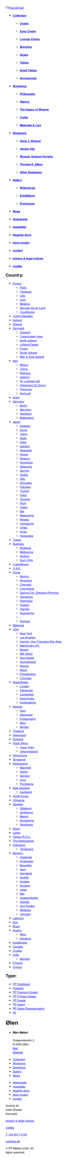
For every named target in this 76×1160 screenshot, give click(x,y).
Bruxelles (26, 865)
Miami (23, 670)
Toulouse (25, 292)
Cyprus (17, 967)
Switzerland (20, 763)
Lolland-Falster (29, 344)
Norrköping (27, 820)
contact (18, 250)
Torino (24, 369)
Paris (23, 287)
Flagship (18, 988)
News (16, 211)
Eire (15, 922)
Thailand (18, 731)
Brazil (16, 926)
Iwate (23, 438)
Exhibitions (27, 196)
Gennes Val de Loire (32, 308)
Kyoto (23, 532)
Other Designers (31, 172)
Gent (23, 869)
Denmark (18, 328)
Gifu (22, 479)
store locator (21, 243)
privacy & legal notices (28, 258)
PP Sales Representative (28, 1008)
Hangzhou (26, 597)
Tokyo (23, 434)
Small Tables (28, 70)
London (24, 686)
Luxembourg (20, 564)
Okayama (26, 466)
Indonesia (19, 845)
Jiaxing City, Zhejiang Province (39, 593)
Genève (25, 776)
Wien (23, 934)
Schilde (24, 902)
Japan (17, 422)
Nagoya (25, 458)
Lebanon (18, 918)
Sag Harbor (27, 658)
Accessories (28, 78)
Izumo (23, 430)
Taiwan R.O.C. (22, 837)
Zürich (24, 772)
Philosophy (27, 94)
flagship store (22, 235)
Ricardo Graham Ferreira (36, 156)
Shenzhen (26, 601)
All (14, 1013)
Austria (17, 930)
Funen (24, 349)
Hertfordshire (28, 702)
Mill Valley (26, 654)
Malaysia (18, 625)
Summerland (28, 662)
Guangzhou (27, 613)
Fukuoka (25, 487)
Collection (19, 15)
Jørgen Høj (27, 149)
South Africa (20, 743)
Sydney (24, 556)
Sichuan (25, 621)
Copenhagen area (31, 336)
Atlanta (24, 666)
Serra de (25, 393)
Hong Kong (20, 755)
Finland (17, 963)
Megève (25, 304)
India (16, 955)
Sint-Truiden (27, 906)
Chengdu (25, 584)
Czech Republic (23, 316)
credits (17, 266)
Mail (15, 1048)
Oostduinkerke (29, 898)
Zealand (25, 332)
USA (16, 629)
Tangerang (26, 849)
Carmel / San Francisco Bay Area (41, 641)
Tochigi (24, 491)
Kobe (23, 442)
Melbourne (26, 552)
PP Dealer (19, 1000)
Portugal (18, 739)
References (27, 188)
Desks (24, 55)
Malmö (24, 816)
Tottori (24, 507)
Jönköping (26, 812)
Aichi (23, 503)
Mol (22, 894)
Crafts (24, 117)
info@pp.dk (13, 1141)
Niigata (24, 519)
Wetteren (25, 910)
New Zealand (21, 788)
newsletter (20, 227)
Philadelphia (28, 674)
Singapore (19, 759)
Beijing (24, 576)
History (25, 102)
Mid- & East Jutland (32, 357)
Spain (16, 829)
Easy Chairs (28, 31)
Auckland (26, 792)
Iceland (17, 320)
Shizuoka (26, 483)
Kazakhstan (20, 942)
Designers (20, 133)
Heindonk (26, 873)
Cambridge (27, 694)
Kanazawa (26, 536)
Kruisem (25, 886)
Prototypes (27, 203)
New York (26, 633)
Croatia (17, 951)
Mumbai (25, 959)
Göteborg (25, 808)
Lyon (23, 300)
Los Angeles (28, 637)
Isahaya (25, 446)
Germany (18, 401)
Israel (16, 397)
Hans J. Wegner (30, 141)
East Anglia (27, 698)
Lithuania (18, 800)
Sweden (18, 804)
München (25, 410)
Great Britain (20, 682)
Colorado (25, 678)
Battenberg (27, 418)
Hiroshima (26, 462)
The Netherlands (23, 841)
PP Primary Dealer (24, 996)
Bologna (25, 373)
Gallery (17, 180)
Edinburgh (26, 690)
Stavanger (26, 715)
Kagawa (25, 426)
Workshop (20, 86)
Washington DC (30, 646)
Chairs (24, 23)
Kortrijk (24, 877)
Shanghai (26, 580)
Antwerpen (26, 861)
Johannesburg (29, 751)
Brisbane (25, 548)
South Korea (20, 796)
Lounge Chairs (30, 39)
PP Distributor (21, 984)
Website (18, 1052)
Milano (24, 365)
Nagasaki (26, 450)
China (16, 572)
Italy (15, 361)
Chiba (23, 528)
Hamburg (25, 414)
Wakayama (27, 515)
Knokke (24, 881)
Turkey (17, 540)
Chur (23, 780)
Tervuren (25, 914)
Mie (22, 511)
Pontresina (26, 784)
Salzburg (25, 938)
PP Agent (19, 1004)
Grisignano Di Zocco (33, 385)
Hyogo (24, 454)
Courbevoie (27, 312)
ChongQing (27, 589)
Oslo (23, 711)
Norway (17, 707)
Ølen (23, 723)
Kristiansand (28, 719)
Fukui (23, 495)
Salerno (25, 377)
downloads (20, 219)
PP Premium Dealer (25, 992)
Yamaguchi (27, 523)
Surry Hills (26, 560)
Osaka (24, 475)
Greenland (19, 735)
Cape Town (27, 747)
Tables (24, 62)
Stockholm (26, 825)
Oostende (26, 857)
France (17, 283)
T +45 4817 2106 (16, 1134)
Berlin (23, 405)
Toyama (25, 499)
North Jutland (28, 340)
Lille (22, 296)
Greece (17, 324)
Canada (18, 947)
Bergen (24, 727)
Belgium (18, 853)
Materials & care (30, 125)
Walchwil (25, 768)
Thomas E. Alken (31, 164)
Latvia (16, 833)
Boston (24, 650)
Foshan (24, 605)
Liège (23, 890)
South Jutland (28, 353)
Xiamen (25, 609)
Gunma (24, 471)
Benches (26, 47)
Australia (18, 544)
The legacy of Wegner (34, 109)
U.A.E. (17, 568)
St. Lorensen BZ (30, 381)
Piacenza (26, 389)
